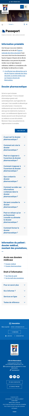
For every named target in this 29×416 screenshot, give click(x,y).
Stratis (14, 411)
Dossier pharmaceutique (13, 266)
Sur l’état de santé (11, 276)
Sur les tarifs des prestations (15, 278)
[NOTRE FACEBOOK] (10, 376)
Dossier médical (11, 264)
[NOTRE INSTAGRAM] (14, 376)
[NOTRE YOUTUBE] (18, 376)
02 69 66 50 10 (15, 370)
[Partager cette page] (26, 24)
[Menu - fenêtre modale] (25, 7)
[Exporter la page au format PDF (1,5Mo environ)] (24, 24)
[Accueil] (2, 25)
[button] (22, 7)
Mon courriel (5, 327)
